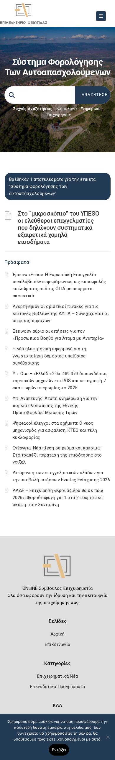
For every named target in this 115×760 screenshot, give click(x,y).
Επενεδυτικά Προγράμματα (57, 686)
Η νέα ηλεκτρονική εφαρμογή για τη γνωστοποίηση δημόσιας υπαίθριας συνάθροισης (49, 356)
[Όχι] (108, 740)
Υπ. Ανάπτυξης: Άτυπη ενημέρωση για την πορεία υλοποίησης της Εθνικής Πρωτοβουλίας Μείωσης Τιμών (55, 405)
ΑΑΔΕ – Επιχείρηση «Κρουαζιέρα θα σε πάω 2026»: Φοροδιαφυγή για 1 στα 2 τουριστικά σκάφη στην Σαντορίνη (58, 497)
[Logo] (57, 570)
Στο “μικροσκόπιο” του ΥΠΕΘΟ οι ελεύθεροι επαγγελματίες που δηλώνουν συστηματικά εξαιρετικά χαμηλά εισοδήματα (58, 227)
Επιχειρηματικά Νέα (57, 676)
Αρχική (57, 634)
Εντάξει (59, 749)
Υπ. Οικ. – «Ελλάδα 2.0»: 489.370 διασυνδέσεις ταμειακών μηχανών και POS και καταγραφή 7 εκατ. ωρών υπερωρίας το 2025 (60, 380)
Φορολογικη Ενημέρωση (79, 108)
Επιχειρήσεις (59, 115)
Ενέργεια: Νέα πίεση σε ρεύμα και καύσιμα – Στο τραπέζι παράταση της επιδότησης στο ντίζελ (58, 455)
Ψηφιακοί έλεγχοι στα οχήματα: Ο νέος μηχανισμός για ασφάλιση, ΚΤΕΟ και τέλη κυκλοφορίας (55, 430)
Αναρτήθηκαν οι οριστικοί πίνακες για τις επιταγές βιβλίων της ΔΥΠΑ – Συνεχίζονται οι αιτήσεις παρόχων (61, 313)
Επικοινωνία (57, 644)
